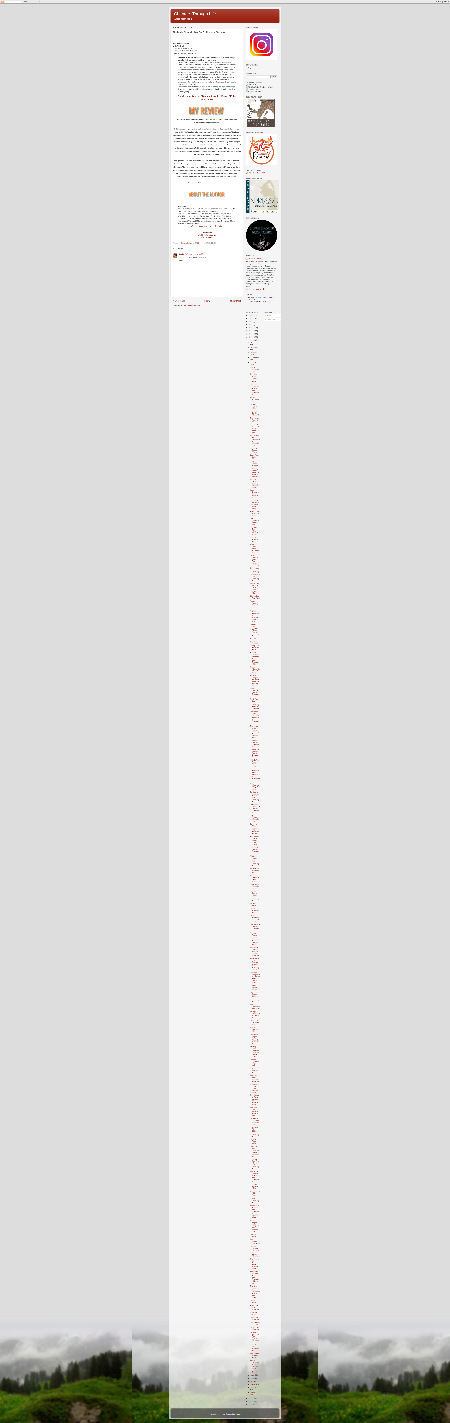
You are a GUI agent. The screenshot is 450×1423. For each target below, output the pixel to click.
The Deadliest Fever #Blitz (254, 878)
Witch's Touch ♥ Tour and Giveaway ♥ (254, 692)
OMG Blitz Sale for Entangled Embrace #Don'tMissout (254, 1151)
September (255, 358)
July (252, 1372)
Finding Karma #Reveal (254, 987)
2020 (251, 334)
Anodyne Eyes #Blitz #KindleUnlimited (255, 531)
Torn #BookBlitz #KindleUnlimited (255, 786)
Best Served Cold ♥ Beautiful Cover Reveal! (254, 840)
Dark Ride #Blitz (253, 1235)
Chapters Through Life (195, 13)
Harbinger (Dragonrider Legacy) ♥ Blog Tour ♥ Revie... (255, 977)
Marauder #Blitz (253, 1313)
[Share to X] (210, 243)
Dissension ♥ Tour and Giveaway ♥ (255, 577)
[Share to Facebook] (212, 243)
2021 (251, 331)
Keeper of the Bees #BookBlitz (255, 413)
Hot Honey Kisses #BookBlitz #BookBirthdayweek (255, 472)
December (254, 343)
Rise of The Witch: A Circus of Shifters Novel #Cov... (254, 588)
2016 (251, 1401)
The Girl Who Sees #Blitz (254, 1029)
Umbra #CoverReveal (254, 910)
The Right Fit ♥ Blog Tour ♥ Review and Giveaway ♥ (255, 1196)
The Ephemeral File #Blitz (255, 1241)
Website (194, 226)
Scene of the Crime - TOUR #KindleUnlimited (255, 1088)
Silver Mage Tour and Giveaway (254, 570)
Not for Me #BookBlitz (255, 1318)
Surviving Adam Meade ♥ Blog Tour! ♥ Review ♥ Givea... (254, 828)
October (254, 353)
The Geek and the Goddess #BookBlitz (255, 1078)
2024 (251, 322)
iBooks (224, 96)
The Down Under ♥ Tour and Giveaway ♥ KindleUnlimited (254, 731)
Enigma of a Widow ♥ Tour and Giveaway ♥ (254, 753)
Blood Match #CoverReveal (254, 886)
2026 (251, 315)
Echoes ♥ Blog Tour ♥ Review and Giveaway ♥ (254, 1164)
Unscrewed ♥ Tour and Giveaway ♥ (255, 927)
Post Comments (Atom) (191, 306)
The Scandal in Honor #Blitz (254, 1355)
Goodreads (184, 96)
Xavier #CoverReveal (254, 399)
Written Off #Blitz (254, 1301)
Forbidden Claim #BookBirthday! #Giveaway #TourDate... (255, 773)
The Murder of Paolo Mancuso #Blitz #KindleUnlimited (255, 1100)
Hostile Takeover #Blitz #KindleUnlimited (255, 1364)
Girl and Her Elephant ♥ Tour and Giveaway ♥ (255, 808)
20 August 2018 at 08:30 (194, 254)
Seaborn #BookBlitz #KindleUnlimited (255, 670)
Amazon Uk (207, 99)
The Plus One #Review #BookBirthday (254, 1111)
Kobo (233, 96)
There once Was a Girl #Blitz (254, 420)
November (254, 348)
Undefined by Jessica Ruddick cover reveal (255, 504)
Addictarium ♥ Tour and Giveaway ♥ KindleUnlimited (254, 1211)
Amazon (195, 96)
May (252, 1378)
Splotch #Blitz (253, 905)
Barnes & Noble (210, 96)
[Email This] (205, 243)
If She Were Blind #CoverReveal (254, 1348)
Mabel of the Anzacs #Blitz (254, 762)
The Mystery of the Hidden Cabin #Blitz (254, 378)
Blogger (238, 1414)
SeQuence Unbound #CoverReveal (254, 1121)
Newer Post (179, 301)
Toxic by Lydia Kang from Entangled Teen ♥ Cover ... (255, 1051)
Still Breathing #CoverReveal (254, 818)
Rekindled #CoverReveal (254, 540)
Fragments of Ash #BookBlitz (255, 1307)
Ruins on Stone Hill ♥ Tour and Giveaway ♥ (254, 389)
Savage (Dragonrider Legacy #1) (255, 1014)
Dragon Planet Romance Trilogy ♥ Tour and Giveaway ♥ (254, 630)
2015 (251, 1404)
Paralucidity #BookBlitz (255, 1328)
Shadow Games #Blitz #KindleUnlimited (255, 483)
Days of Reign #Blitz (253, 1141)
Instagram (250, 68)
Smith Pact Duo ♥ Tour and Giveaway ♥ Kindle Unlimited (254, 704)
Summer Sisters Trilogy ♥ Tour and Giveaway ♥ (254, 896)
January (254, 1392)
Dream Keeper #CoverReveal (254, 604)
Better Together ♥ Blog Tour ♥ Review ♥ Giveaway (254, 560)
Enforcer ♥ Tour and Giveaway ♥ (254, 850)
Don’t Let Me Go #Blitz (255, 1323)
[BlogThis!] (207, 243)
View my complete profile (255, 289)
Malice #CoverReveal (254, 369)
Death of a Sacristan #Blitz (254, 1022)
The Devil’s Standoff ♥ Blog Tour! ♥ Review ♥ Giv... (254, 645)
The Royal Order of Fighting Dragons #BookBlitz (255, 951)
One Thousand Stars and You (254, 521)
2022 (251, 328)
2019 (251, 337)
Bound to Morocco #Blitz (254, 1186)
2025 (251, 318)
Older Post (235, 301)
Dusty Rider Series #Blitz (254, 457)
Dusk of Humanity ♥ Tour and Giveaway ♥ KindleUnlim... (254, 1066)
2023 (251, 325)
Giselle (181, 254)
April (252, 1381)
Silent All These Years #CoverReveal (254, 548)
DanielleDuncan (254, 258)
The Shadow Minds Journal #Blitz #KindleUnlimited (255, 1263)
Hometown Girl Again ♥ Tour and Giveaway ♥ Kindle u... (254, 1277)
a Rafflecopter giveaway (207, 235)
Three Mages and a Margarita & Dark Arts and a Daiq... (254, 1225)
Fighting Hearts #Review (254, 464)
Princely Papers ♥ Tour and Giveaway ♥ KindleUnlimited (254, 938)
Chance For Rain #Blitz (255, 597)
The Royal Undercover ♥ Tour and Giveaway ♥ (254, 1176)
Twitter (220, 226)
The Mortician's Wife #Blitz (255, 1006)
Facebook (212, 226)
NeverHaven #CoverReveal (254, 870)
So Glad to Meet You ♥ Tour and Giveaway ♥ (254, 796)
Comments (270, 320)
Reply (181, 260)
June (253, 1375)
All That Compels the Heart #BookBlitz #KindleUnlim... (255, 680)
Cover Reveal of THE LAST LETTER (255, 918)
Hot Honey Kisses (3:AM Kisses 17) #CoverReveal (255, 1039)
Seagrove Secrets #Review (254, 450)
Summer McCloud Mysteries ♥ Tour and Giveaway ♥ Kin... (254, 658)
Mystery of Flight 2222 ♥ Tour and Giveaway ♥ (254, 1132)
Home (207, 301)
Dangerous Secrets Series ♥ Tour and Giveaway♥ (254, 997)
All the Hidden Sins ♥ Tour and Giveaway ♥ (254, 860)
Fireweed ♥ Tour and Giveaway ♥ (254, 743)
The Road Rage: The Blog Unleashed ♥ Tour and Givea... (255, 1291)
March (253, 1384)
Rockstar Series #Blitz (253, 406)
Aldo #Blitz (254, 639)
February (254, 1387)
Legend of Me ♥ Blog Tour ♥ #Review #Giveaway (254, 1337)
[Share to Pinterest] (214, 243)
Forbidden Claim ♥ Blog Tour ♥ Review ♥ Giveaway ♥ (254, 717)
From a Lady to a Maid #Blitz (255, 513)
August (253, 363)
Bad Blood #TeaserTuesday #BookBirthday (255, 428)
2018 (251, 340)
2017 (251, 1398)
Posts (268, 316)
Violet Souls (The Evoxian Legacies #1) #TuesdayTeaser (254, 964)
